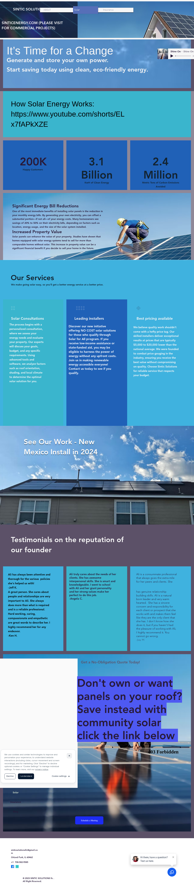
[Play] (172, 55)
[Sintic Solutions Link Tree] (17, 866)
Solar (15, 792)
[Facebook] (12, 866)
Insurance (15, 802)
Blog (15, 811)
